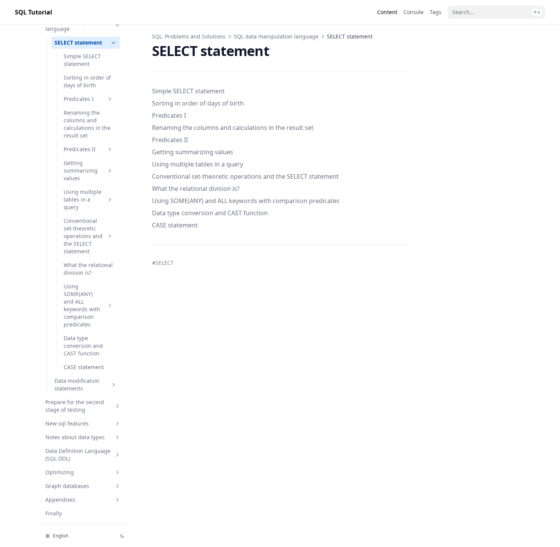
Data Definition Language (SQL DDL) (77, 454)
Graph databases (67, 485)
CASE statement (84, 367)
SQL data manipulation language (74, 25)
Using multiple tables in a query (82, 199)
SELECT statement (78, 42)
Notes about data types (75, 437)
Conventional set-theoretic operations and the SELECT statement (83, 236)
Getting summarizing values (81, 170)
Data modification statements (76, 384)
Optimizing (59, 472)
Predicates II (80, 149)
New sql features (67, 423)
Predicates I (79, 98)
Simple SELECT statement (82, 60)
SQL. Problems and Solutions (189, 36)
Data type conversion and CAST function (83, 345)
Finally (53, 513)
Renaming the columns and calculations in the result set (87, 124)
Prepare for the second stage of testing (74, 405)
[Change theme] (122, 536)
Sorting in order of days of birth (87, 81)
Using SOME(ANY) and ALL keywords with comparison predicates (82, 305)
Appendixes (60, 499)
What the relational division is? (88, 268)
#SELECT (163, 262)
